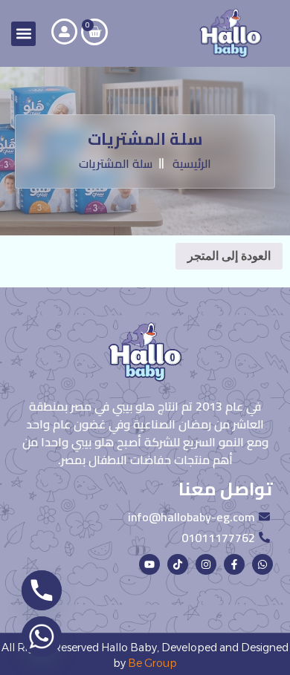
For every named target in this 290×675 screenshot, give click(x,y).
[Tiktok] (177, 564)
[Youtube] (149, 564)
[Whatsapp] (262, 564)
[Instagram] (206, 564)
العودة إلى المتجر (229, 256)
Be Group (152, 663)
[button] (23, 34)
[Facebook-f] (234, 564)
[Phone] (42, 590)
